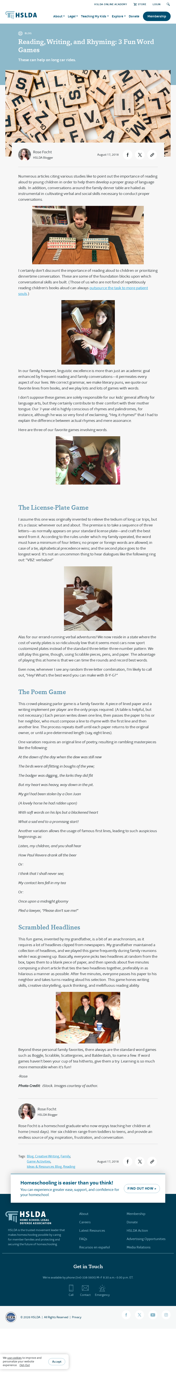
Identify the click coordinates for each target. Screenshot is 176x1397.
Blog (30, 1156)
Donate (134, 16)
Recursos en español (94, 1247)
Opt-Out (25, 1365)
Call (71, 1295)
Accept (56, 1362)
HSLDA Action (137, 1230)
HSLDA (35, 1317)
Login (157, 4)
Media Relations (138, 1247)
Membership (156, 16)
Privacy (76, 1317)
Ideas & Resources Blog (44, 1166)
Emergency (102, 1295)
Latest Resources (92, 1230)
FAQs (83, 1239)
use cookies (14, 1358)
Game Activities (38, 1161)
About (83, 1214)
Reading (69, 1166)
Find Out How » (141, 1188)
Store (142, 4)
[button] (127, 155)
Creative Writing (47, 1156)
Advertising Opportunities (146, 1239)
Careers (85, 1222)
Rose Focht (42, 152)
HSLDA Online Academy (110, 4)
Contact (85, 1295)
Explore (117, 16)
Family (65, 1156)
